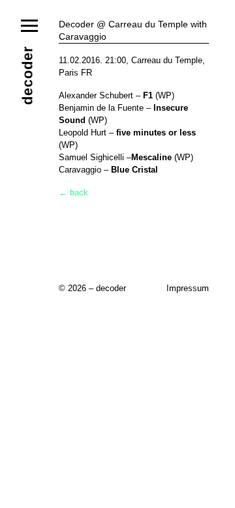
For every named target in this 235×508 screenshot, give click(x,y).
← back (73, 192)
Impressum (187, 288)
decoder (28, 75)
